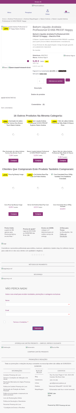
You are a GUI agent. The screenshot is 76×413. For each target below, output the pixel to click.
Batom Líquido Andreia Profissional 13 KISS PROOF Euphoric (38, 152)
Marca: (35, 57)
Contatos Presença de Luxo (12, 375)
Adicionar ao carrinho (55, 81)
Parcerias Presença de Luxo (12, 404)
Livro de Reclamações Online (12, 398)
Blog (36, 376)
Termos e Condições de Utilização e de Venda (15, 378)
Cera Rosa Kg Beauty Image (13, 205)
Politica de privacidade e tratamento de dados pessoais (15, 394)
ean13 (3, 98)
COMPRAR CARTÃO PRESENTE (38, 352)
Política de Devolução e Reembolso (14, 401)
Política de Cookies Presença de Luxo (15, 386)
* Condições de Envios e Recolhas (14, 407)
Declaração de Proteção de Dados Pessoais (14, 390)
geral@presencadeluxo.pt (58, 383)
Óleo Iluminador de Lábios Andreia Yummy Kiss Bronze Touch (13, 152)
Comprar (14, 160)
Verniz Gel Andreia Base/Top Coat (38, 205)
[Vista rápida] (22, 126)
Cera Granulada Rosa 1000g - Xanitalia (62, 205)
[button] (2, 141)
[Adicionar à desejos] (68, 79)
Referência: (37, 55)
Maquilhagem (39, 389)
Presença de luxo (64, 405)
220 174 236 (54, 380)
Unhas (37, 383)
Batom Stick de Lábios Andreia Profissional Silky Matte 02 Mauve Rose (62, 152)
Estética (37, 386)
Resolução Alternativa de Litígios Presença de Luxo (16, 382)
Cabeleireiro (39, 380)
